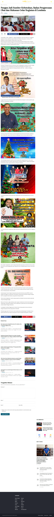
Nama (2, 400)
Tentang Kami (46, 515)
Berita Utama (5, 4)
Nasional (22, 501)
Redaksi (50, 515)
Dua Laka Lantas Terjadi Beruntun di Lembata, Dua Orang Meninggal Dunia (47, 423)
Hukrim (22, 498)
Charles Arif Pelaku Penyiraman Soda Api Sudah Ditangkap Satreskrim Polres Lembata (42, 460)
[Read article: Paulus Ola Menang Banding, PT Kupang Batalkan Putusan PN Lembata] (30, 350)
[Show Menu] (2, 1)
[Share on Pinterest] (31, 34)
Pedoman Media (40, 515)
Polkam (22, 504)
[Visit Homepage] (27, 2)
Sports (22, 506)
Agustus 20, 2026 (8, 338)
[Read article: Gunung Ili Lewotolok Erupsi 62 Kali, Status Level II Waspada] (30, 373)
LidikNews (5, 13)
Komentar (3, 386)
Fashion (16, 503)
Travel (22, 507)
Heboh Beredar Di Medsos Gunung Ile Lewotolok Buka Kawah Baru (46, 485)
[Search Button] (51, 1)
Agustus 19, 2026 (8, 372)
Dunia (16, 499)
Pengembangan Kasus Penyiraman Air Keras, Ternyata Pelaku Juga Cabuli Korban (46, 474)
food (16, 504)
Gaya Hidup (17, 506)
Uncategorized (23, 509)
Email (2, 405)
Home (2, 4)
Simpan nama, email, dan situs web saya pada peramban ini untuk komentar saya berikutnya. (16, 410)
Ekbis (16, 501)
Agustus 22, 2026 (8, 326)
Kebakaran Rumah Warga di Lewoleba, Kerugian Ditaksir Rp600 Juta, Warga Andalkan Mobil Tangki (48, 429)
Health (16, 507)
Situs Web (20, 405)
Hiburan (16, 509)
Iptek (22, 499)
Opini (22, 503)
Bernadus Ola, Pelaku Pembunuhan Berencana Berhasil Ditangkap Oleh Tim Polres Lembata (46, 479)
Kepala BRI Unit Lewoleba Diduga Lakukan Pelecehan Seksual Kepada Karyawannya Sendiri (46, 468)
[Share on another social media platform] (34, 34)
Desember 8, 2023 (12, 13)
